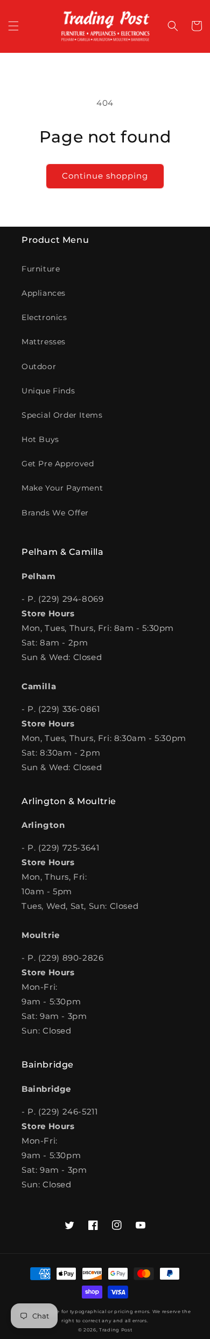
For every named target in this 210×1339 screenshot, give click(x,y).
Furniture (41, 269)
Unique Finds (48, 391)
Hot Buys (40, 439)
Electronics (44, 317)
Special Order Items (62, 415)
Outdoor (39, 366)
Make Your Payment (62, 488)
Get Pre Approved (58, 463)
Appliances (44, 293)
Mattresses (44, 341)
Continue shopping (105, 176)
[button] (13, 26)
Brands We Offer (55, 513)
